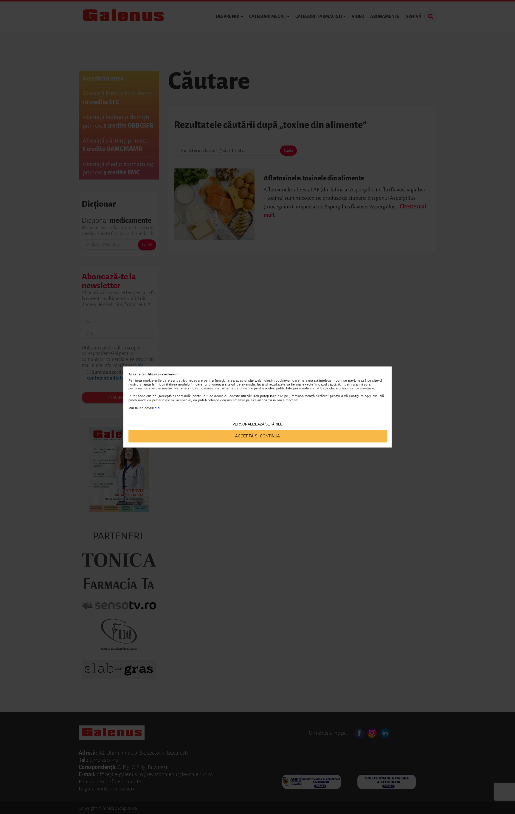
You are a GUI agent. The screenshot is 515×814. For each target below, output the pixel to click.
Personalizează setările (257, 424)
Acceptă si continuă (257, 436)
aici (158, 408)
